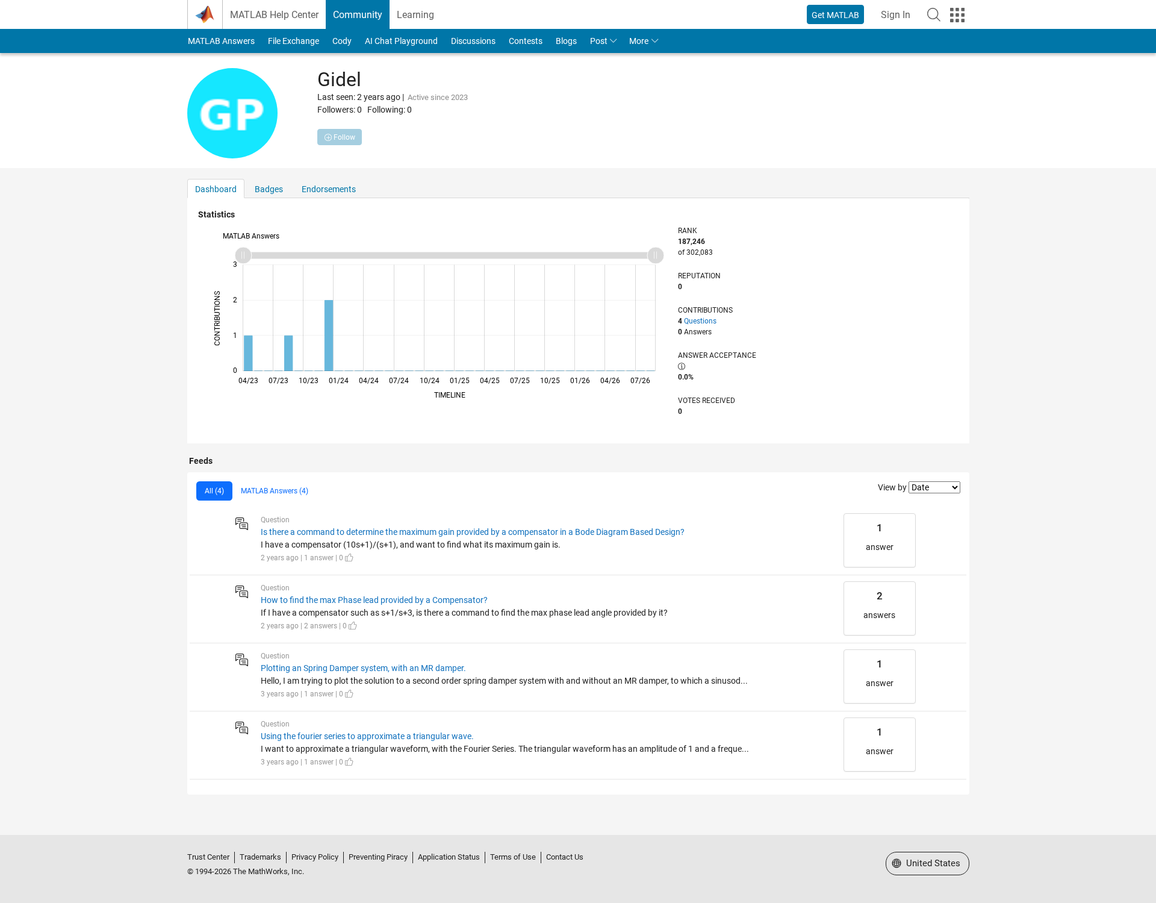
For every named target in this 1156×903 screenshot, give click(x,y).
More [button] (638, 41)
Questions (700, 321)
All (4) (214, 491)
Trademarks (260, 856)
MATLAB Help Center (274, 14)
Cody (342, 41)
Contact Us (564, 856)
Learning (415, 14)
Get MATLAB (835, 15)
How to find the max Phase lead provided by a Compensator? (374, 600)
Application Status (449, 856)
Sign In (895, 14)
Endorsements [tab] (329, 189)
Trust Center (208, 856)
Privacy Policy (314, 856)
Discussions (473, 41)
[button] (933, 14)
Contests (525, 41)
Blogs (566, 41)
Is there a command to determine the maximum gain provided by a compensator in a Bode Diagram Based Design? (473, 532)
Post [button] (599, 41)
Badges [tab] (269, 189)
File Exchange (293, 41)
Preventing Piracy (378, 856)
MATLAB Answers (221, 41)
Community (357, 14)
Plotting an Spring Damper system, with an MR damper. (363, 668)
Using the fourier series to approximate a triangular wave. (367, 736)
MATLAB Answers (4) (274, 491)
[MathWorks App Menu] (957, 15)
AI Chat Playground (401, 41)
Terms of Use (513, 856)
